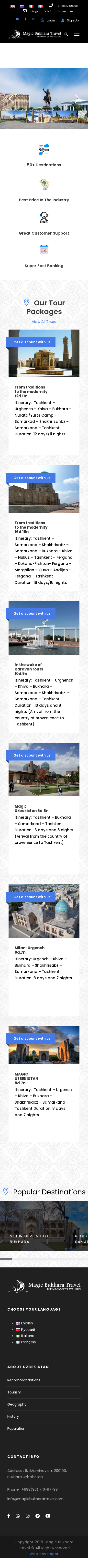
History (13, 1416)
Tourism (14, 1392)
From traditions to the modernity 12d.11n (31, 392)
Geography (16, 1404)
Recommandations (23, 1380)
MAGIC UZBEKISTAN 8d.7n (26, 1079)
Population (16, 1428)
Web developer (44, 1553)
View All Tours (44, 321)
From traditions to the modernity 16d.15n (31, 527)
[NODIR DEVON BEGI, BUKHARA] (32, 1225)
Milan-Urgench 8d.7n (29, 950)
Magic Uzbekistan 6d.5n (31, 808)
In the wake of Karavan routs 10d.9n (29, 669)
